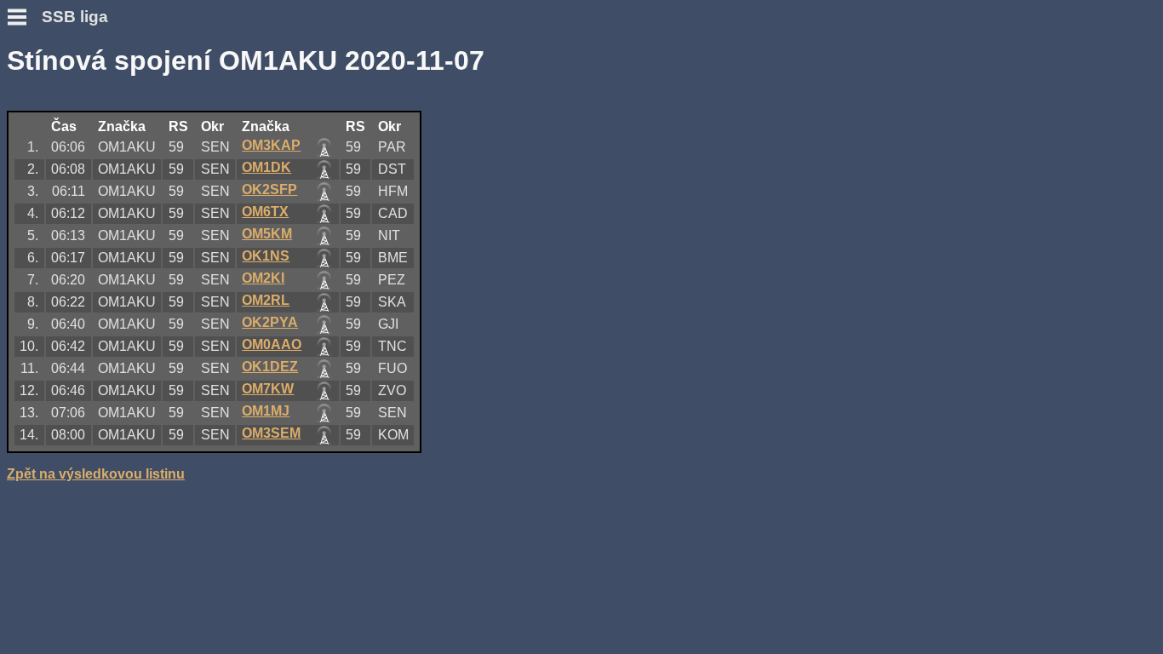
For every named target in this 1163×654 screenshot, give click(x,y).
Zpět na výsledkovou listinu (96, 474)
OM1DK (266, 167)
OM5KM (267, 234)
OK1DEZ (270, 366)
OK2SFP (269, 189)
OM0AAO (271, 344)
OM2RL (265, 300)
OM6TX (265, 211)
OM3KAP (271, 145)
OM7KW (268, 389)
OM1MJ (265, 411)
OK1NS (265, 256)
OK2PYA (270, 322)
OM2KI (263, 278)
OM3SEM (271, 433)
